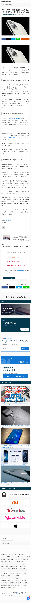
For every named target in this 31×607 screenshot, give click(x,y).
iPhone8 (4, 563)
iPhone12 (13, 563)
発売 (24, 585)
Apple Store (5, 556)
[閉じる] (28, 591)
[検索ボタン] (26, 1)
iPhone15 (14, 566)
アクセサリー (13, 571)
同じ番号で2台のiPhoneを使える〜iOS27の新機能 (14, 465)
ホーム (3, 593)
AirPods (4, 554)
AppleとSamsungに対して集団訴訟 (18, 137)
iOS (25, 559)
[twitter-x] (9, 297)
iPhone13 (22, 563)
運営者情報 (8, 593)
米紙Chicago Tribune (14, 118)
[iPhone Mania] (6, 1)
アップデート (23, 571)
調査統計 (11, 587)
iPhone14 (5, 566)
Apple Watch (15, 556)
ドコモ (23, 580)
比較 (11, 585)
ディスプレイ (5, 580)
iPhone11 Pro (6, 14)
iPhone (12, 280)
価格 (18, 582)
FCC (8, 280)
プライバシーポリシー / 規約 (7, 595)
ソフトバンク (17, 578)
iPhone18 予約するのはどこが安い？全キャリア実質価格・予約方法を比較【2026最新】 (20, 237)
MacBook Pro (12, 568)
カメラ (12, 573)
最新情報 (11, 14)
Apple (4, 280)
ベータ (4, 582)
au (3, 559)
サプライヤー (5, 575)
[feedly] (21, 297)
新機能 (4, 585)
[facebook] (6, 297)
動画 (25, 582)
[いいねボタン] (3, 227)
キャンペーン (21, 573)
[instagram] (12, 297)
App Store (26, 556)
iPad (4, 561)
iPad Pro (11, 561)
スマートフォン (6, 578)
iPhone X (22, 566)
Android (12, 554)
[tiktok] (15, 297)
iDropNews (9, 220)
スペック (15, 575)
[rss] (24, 297)
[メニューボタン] (29, 1)
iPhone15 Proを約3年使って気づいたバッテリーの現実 (15, 425)
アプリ (4, 573)
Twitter (4, 571)
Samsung (22, 568)
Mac (3, 568)
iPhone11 (17, 280)
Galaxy (10, 559)
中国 (11, 582)
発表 (3, 587)
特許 (17, 585)
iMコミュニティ (20, 270)
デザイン (15, 580)
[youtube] (18, 297)
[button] (4, 39)
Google (18, 559)
